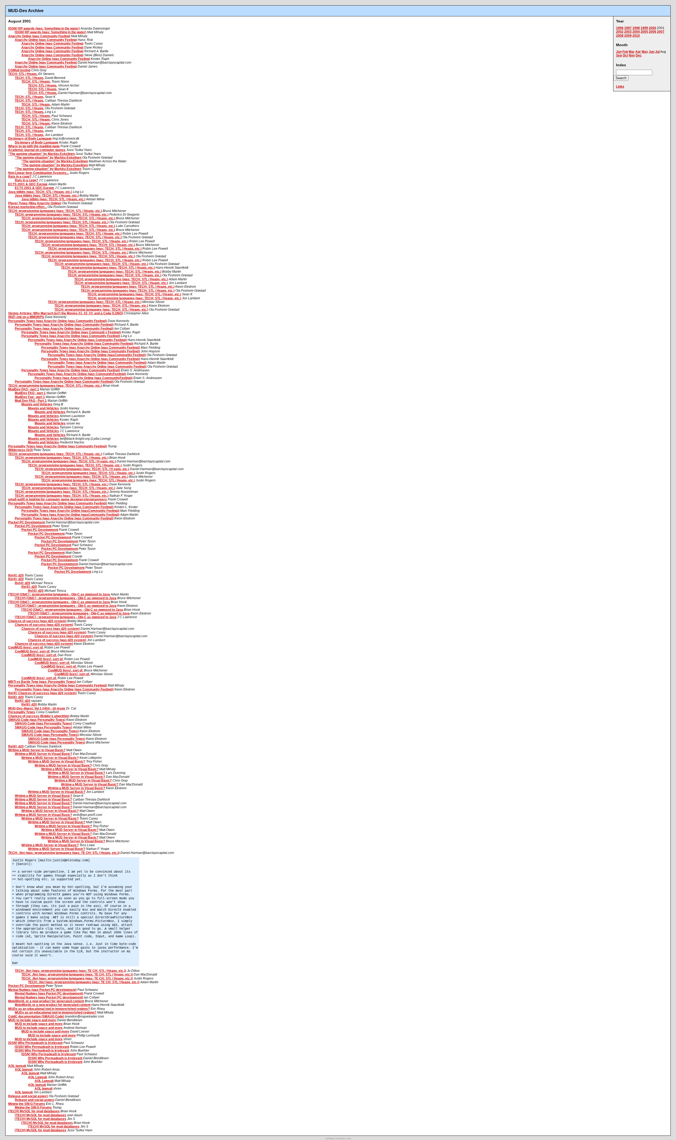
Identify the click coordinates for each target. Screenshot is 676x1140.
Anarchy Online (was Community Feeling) (39, 36)
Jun (651, 52)
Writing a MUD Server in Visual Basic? (36, 750)
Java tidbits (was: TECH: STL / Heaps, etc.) (40, 192)
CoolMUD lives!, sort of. (26, 647)
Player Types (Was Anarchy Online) (34, 203)
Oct (625, 55)
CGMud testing (19, 70)
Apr (638, 52)
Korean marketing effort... (27, 207)
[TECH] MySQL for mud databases (34, 1111)
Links (620, 86)
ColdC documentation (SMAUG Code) (36, 1016)
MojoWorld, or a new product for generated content (46, 1001)
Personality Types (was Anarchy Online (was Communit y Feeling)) (71, 332)
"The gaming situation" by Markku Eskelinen (41, 154)
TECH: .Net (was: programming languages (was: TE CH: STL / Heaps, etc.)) (64, 853)
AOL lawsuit (17, 1066)
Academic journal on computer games (36, 150)
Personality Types (21, 712)
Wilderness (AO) (20, 450)
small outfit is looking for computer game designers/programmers (57, 499)
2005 (644, 32)
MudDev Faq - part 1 (30, 397)
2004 (636, 32)
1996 (619, 28)
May (645, 52)
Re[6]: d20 (16, 697)
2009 (628, 35)
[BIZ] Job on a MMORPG (26, 317)
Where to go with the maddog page (34, 146)
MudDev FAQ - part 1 (23, 389)
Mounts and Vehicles (36, 404)
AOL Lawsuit (37, 1077)
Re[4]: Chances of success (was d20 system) (42, 693)
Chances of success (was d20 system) (37, 621)
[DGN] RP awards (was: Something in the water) (44, 28)
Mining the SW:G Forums (26, 1104)
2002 (619, 32)
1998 (636, 28)
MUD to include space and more (32, 1020)
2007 (660, 32)
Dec (639, 55)
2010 (636, 35)
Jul (657, 52)
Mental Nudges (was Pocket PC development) (42, 990)
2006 (652, 32)
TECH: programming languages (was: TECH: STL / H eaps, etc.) (68, 461)
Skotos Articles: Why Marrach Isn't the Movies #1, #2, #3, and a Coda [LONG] (65, 313)
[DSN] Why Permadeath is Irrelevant (35, 1043)
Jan (619, 52)
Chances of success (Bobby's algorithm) (38, 716)
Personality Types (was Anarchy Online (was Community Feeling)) (57, 321)
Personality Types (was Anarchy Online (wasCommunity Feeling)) (97, 355)
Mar (632, 52)
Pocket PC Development (26, 522)
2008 (619, 35)
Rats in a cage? (19, 176)
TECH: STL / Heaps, (22, 74)
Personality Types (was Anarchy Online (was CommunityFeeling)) (77, 374)
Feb (625, 52)
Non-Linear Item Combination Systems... (38, 173)
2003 (628, 32)
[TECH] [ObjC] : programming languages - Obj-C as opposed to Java (59, 594)
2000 (652, 28)
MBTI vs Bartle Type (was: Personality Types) (42, 682)
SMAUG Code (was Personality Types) (36, 720)
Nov (632, 55)
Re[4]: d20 (16, 575)
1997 (628, 28)
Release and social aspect (28, 1096)
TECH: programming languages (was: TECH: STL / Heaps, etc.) (55, 211)
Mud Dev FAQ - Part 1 (31, 401)
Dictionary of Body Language (30, 138)
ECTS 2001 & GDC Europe (28, 184)
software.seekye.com (338, 1138)
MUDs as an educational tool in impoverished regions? (49, 1009)
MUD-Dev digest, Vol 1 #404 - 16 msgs (36, 708)
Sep (619, 55)
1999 (644, 28)
